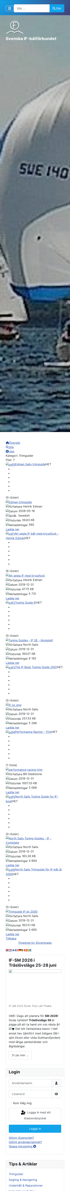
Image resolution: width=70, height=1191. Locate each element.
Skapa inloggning (21, 1146)
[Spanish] (26, 950)
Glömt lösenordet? (21, 1138)
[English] (7, 950)
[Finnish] (13, 950)
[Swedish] (30, 950)
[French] (17, 950)
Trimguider (16, 1174)
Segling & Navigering (23, 1180)
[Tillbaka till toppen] (63, 1184)
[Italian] (23, 950)
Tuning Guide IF (25, 602)
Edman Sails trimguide (30, 464)
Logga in (35, 1128)
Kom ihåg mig (22, 1103)
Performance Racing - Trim (33, 732)
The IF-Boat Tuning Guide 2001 (36, 667)
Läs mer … (21, 1055)
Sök (58, 8)
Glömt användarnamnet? (25, 1142)
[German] (20, 950)
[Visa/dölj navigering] (10, 8)
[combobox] (32, 8)
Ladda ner (12, 529)
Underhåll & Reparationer (26, 1185)
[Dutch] (10, 950)
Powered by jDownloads (35, 943)
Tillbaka (11, 938)
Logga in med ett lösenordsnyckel (37, 1115)
